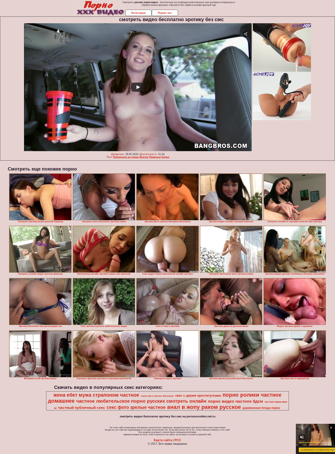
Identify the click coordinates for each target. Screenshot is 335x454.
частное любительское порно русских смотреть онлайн (141, 401)
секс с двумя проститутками (198, 395)
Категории (138, 12)
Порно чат (165, 12)
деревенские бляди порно (261, 407)
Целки (165, 157)
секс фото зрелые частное (136, 407)
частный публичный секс (81, 408)
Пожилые (155, 157)
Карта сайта (163, 440)
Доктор (143, 157)
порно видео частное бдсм (235, 401)
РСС (177, 440)
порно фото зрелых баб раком (157, 396)
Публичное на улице (126, 157)
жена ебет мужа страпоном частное (96, 395)
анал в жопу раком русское (204, 407)
